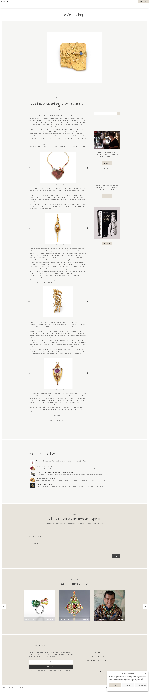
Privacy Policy (123, 688)
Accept (115, 685)
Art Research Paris (53, 116)
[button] (146, 673)
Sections (87, 6)
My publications (65, 6)
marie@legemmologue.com (95, 523)
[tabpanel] (58, 168)
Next (87, 168)
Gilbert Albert (62, 420)
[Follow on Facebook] (1, 1)
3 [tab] (59, 184)
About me (97, 652)
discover (107, 163)
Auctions (58, 97)
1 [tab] (54, 184)
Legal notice (106, 687)
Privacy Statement (131, 688)
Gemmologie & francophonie (97, 660)
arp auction (53, 420)
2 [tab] (56, 184)
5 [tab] (63, 184)
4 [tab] (61, 184)
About (56, 6)
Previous (29, 168)
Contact (98, 665)
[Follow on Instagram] (4, 1)
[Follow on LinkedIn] (7, 1)
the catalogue (51, 144)
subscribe (143, 1)
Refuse (128, 685)
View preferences (141, 685)
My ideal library (77, 6)
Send (116, 556)
